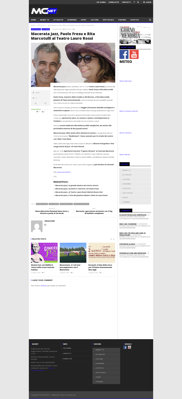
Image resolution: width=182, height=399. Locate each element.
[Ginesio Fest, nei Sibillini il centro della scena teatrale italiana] (44, 253)
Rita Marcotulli (66, 204)
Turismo (122, 20)
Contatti (126, 2)
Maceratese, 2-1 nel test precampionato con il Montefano (70, 267)
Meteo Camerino (125, 133)
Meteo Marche (124, 154)
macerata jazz (42, 204)
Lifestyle (134, 20)
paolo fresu (53, 204)
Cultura (95, 20)
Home (33, 20)
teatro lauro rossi (81, 204)
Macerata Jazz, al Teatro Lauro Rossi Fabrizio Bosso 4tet (79, 192)
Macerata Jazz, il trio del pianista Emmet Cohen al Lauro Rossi (81, 195)
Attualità (58, 20)
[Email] (45, 225)
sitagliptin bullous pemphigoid (132, 215)
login (148, 2)
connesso (43, 286)
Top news (45, 29)
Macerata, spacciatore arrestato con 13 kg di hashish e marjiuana (94, 211)
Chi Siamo (101, 2)
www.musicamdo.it (64, 172)
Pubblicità (114, 2)
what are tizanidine (128, 224)
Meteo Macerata (125, 81)
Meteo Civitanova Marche (128, 111)
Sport (83, 20)
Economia (72, 20)
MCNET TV (44, 20)
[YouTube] (138, 2)
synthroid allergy (127, 244)
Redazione (68, 29)
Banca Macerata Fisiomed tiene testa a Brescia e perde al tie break (52, 211)
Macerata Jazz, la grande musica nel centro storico (76, 185)
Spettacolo (108, 20)
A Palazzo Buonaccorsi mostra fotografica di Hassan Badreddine (134, 217)
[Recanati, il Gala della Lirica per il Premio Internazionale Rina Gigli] (101, 253)
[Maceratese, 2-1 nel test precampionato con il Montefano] (73, 253)
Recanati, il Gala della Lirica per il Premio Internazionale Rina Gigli (100, 267)
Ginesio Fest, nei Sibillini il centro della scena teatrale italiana (42, 267)
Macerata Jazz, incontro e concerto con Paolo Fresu (77, 189)
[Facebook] (134, 2)
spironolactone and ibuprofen (132, 253)
